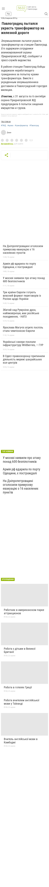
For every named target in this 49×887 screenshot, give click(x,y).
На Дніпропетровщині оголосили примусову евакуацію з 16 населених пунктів (23, 249)
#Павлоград (34, 125)
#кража (10, 125)
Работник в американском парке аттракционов (24, 611)
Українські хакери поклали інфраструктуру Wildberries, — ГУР (23, 343)
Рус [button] (8, 14)
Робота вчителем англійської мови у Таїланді (21, 702)
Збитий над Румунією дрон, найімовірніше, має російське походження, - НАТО (21, 313)
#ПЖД (3, 125)
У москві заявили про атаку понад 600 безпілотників (24, 279)
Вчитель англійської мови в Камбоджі (20, 740)
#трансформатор (21, 125)
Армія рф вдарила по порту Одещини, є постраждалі (19, 265)
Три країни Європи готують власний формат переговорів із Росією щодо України (22, 296)
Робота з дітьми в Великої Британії (19, 650)
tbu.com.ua (6, 122)
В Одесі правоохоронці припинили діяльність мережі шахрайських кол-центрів (24, 359)
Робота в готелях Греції (18, 687)
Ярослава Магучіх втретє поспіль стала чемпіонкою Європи (23, 329)
